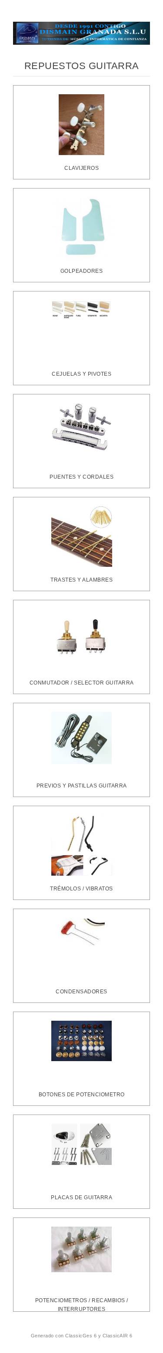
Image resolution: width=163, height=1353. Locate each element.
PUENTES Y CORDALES (81, 477)
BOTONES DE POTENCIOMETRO (82, 1095)
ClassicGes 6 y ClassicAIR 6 (99, 1335)
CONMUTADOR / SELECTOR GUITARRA (82, 683)
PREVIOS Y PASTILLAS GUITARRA (82, 786)
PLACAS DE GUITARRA (81, 1197)
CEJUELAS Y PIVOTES (81, 374)
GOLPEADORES (81, 271)
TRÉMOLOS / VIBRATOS (81, 889)
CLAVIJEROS (81, 168)
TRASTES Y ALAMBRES (81, 580)
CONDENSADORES (81, 992)
